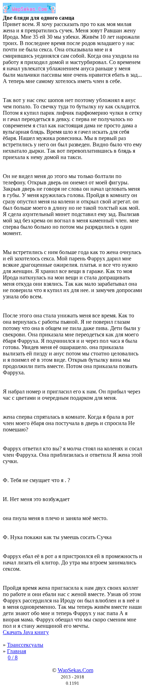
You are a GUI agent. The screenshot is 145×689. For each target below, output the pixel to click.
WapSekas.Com (75, 670)
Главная (16, 651)
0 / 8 (13, 657)
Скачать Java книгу (26, 632)
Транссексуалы (25, 645)
